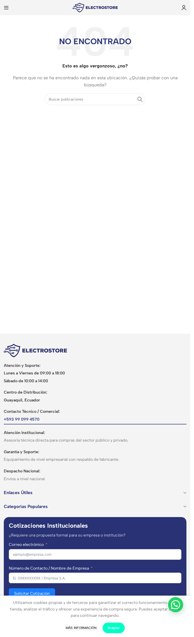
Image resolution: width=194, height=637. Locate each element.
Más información (82, 628)
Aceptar (114, 628)
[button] (175, 604)
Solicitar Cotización (32, 593)
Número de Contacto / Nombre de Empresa (49, 568)
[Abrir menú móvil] (6, 8)
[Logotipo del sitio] (95, 7)
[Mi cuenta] (184, 8)
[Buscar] (140, 99)
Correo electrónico (26, 544)
